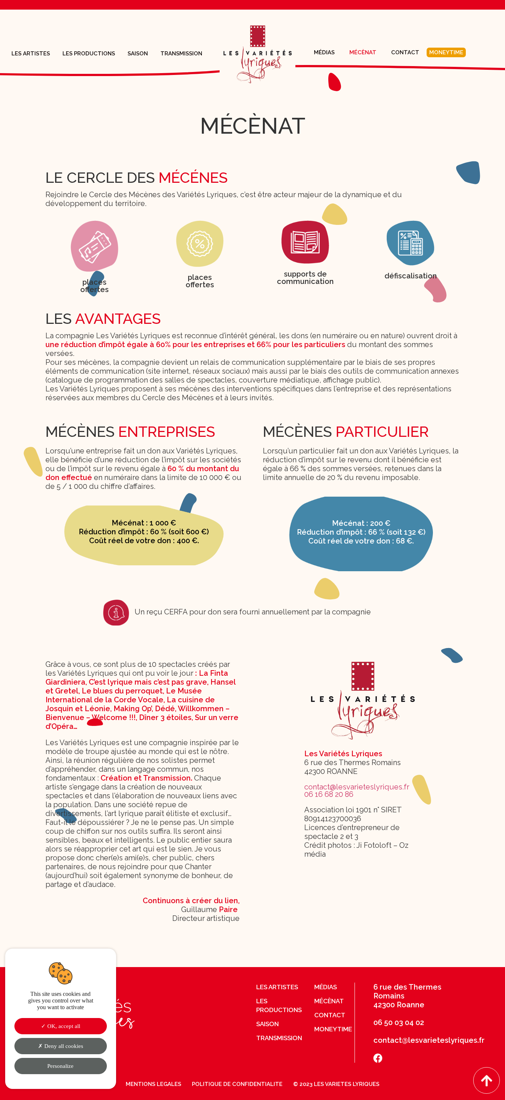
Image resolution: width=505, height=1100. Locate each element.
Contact (405, 52)
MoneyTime (446, 52)
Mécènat (362, 52)
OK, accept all (63, 1026)
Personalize (60, 1066)
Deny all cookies (63, 1046)
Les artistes (30, 53)
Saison (138, 53)
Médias (324, 52)
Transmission (181, 53)
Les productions (88, 53)
